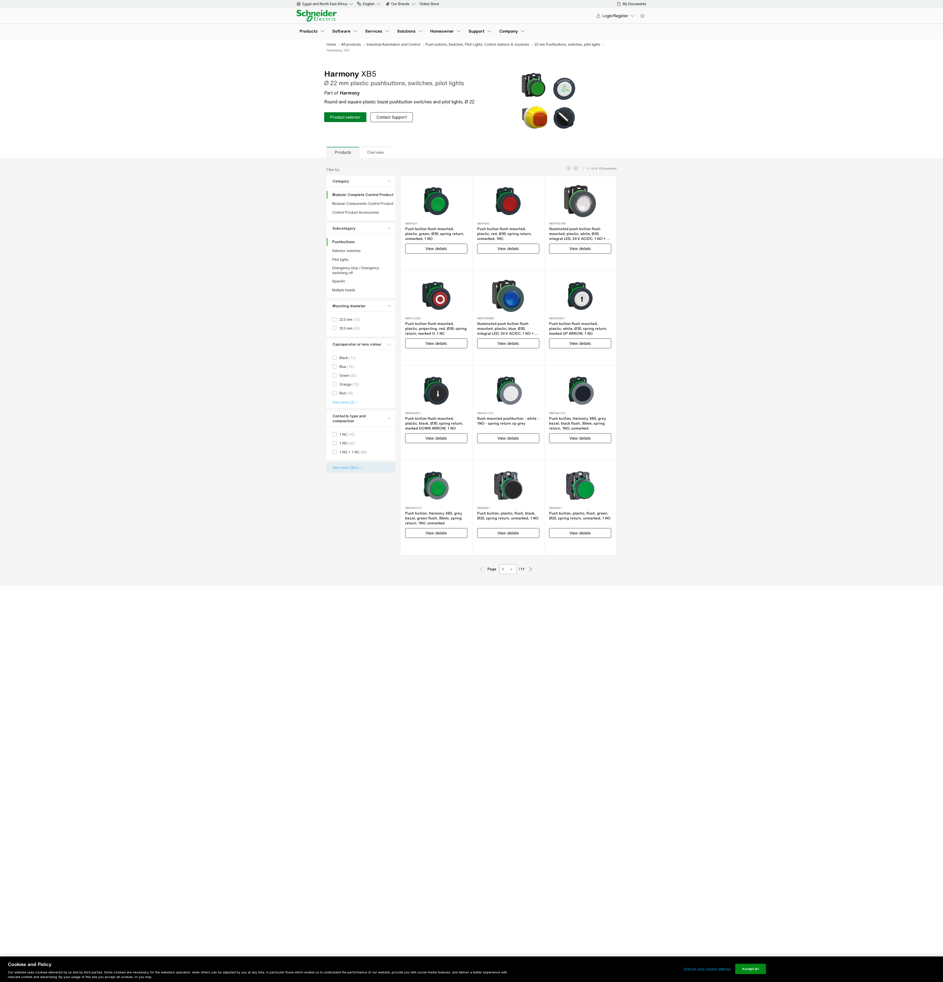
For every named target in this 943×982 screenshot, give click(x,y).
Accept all (750, 969)
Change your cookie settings (707, 969)
